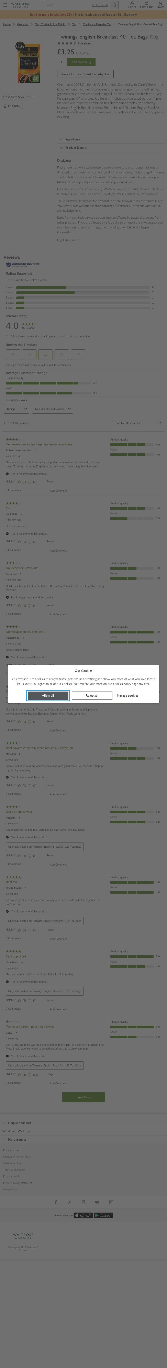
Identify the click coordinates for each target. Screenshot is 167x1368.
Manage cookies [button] (127, 695)
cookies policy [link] (122, 684)
